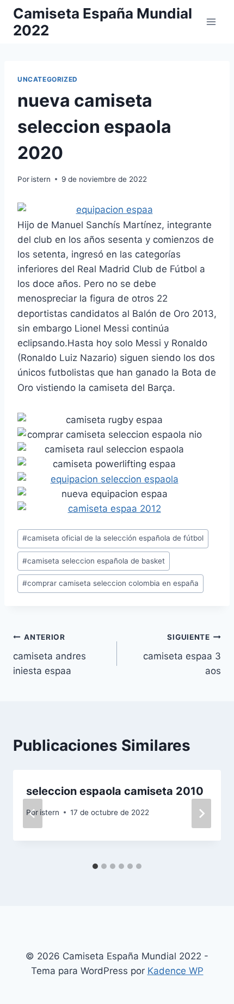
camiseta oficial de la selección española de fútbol (113, 538)
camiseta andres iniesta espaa (49, 654)
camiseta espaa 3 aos (182, 654)
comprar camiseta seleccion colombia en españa (110, 583)
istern (41, 179)
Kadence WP (175, 970)
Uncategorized (47, 79)
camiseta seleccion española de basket (93, 560)
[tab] (95, 866)
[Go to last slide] (32, 813)
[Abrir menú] (211, 21)
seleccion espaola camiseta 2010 (115, 791)
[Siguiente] (201, 813)
